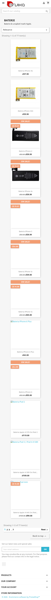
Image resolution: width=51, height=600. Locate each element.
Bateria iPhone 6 (25, 392)
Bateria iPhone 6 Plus (25, 352)
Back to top (40, 536)
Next (45, 529)
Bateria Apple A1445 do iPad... (25, 512)
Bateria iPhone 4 (25, 151)
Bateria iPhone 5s (25, 312)
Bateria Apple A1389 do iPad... (25, 472)
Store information (11, 593)
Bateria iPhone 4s (25, 191)
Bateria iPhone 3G (25, 71)
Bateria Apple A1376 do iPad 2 (25, 432)
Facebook (4, 564)
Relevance (25, 29)
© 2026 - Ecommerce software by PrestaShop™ (21, 597)
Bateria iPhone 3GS (25, 111)
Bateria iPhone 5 (25, 231)
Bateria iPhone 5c (25, 271)
